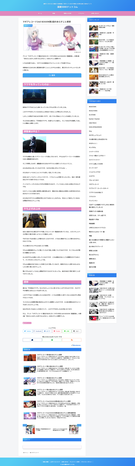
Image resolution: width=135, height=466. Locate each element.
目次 (53, 75)
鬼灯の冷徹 (92, 267)
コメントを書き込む (52, 447)
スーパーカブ (93, 168)
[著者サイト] (32, 340)
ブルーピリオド (94, 180)
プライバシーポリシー (86, 462)
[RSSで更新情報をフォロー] (71, 340)
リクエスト (92, 196)
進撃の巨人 (92, 259)
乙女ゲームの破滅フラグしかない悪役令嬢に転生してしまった (101, 206)
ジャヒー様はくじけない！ (97, 156)
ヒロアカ (92, 176)
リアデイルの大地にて (96, 192)
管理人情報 (45, 462)
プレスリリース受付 (75, 462)
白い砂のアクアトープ (96, 246)
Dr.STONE (92, 115)
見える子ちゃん (94, 255)
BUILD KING (93, 111)
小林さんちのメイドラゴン (97, 228)
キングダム (93, 147)
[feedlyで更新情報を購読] (52, 340)
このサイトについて (55, 462)
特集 (90, 236)
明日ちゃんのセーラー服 (96, 232)
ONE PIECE (92, 123)
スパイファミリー (94, 160)
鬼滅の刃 (92, 263)
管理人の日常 (93, 251)
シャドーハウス (94, 151)
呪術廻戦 (92, 223)
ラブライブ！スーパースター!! (98, 188)
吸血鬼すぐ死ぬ (94, 219)
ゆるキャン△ (93, 143)
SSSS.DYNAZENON (95, 127)
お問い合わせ (65, 462)
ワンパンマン (93, 201)
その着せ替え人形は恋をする (98, 139)
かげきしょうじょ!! (95, 135)
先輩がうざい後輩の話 (96, 211)
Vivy (90, 131)
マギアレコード (27, 323)
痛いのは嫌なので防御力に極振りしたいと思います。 (101, 241)
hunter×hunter (94, 119)
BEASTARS (92, 107)
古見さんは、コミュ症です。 (98, 215)
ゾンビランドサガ (94, 172)
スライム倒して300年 (96, 164)
